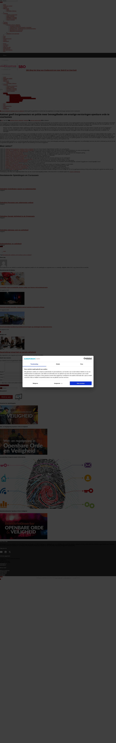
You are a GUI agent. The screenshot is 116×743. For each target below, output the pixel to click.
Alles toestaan (81, 383)
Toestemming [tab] (34, 364)
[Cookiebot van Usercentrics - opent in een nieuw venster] (85, 359)
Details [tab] (58, 364)
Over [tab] (81, 364)
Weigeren (35, 383)
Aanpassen (57, 383)
